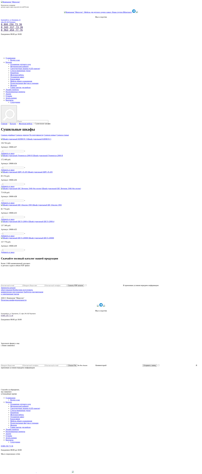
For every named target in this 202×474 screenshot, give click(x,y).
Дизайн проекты (12, 90)
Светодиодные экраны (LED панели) (25, 69)
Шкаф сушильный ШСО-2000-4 (41, 221)
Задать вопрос (11, 98)
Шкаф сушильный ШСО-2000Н (41, 238)
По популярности (36, 135)
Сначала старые (62, 135)
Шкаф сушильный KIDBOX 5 (39, 139)
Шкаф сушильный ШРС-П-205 (40, 172)
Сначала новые (50, 135)
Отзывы (9, 96)
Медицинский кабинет (19, 66)
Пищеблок (14, 73)
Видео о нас (15, 60)
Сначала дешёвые (8, 135)
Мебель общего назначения (21, 81)
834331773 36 (12, 27)
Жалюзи (13, 85)
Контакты (9, 100)
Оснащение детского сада (20, 64)
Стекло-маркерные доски (20, 71)
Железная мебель (17, 75)
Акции (8, 94)
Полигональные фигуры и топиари (24, 83)
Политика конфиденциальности (14, 300)
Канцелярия (15, 79)
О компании (10, 58)
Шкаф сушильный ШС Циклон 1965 (47, 205)
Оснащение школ (17, 77)
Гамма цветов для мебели (20, 87)
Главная (4, 124)
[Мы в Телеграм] (134, 12)
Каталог (9, 62)
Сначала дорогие (22, 135)
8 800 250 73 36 (11, 24)
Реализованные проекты (15, 92)
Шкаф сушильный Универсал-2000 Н (48, 156)
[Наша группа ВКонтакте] (98, 12)
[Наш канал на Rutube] (137, 12)
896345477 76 (12, 30)
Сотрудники (15, 102)
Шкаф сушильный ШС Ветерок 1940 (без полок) (61, 188)
